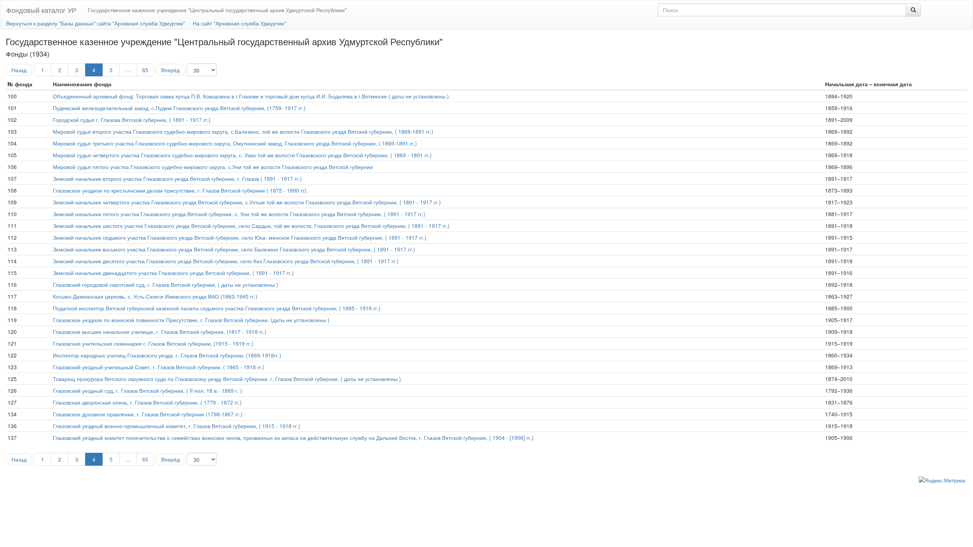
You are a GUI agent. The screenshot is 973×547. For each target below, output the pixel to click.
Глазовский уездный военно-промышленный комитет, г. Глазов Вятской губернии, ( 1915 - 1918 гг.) (176, 426)
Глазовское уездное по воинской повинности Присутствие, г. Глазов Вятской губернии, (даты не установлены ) (191, 320)
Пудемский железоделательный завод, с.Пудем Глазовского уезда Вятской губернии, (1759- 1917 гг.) (179, 108)
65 (145, 70)
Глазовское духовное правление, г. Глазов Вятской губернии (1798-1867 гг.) (147, 414)
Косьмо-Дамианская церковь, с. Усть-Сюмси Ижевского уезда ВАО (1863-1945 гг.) (155, 296)
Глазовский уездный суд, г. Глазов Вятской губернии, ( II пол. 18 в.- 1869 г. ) (147, 390)
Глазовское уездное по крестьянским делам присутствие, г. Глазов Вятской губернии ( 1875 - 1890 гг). (180, 190)
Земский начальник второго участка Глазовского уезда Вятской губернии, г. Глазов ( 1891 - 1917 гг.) (177, 178)
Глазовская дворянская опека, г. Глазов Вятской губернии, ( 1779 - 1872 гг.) (147, 402)
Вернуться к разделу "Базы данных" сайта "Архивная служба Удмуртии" (95, 23)
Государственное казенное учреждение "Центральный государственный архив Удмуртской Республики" (217, 10)
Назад (19, 70)
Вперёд (170, 70)
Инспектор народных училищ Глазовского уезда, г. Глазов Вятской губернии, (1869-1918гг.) (167, 355)
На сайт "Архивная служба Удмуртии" (239, 23)
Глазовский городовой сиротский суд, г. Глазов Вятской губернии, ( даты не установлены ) (165, 284)
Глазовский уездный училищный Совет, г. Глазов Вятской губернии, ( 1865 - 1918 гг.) (159, 367)
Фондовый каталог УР (41, 10)
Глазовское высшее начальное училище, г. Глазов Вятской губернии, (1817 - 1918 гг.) (159, 331)
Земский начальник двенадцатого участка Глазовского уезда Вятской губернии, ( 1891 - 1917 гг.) (173, 273)
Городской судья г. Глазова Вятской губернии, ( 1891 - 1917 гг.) (132, 119)
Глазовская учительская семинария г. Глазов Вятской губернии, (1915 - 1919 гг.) (153, 343)
